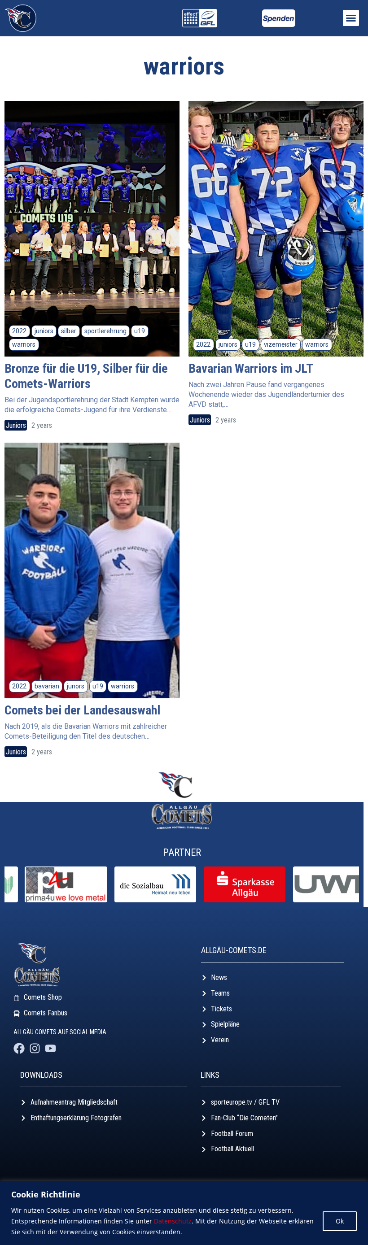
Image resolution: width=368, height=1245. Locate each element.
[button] (351, 18)
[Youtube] (50, 1048)
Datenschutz (173, 1221)
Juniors (16, 425)
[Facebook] (19, 1048)
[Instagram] (34, 1048)
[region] (184, 1213)
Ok (340, 1221)
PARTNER (182, 852)
